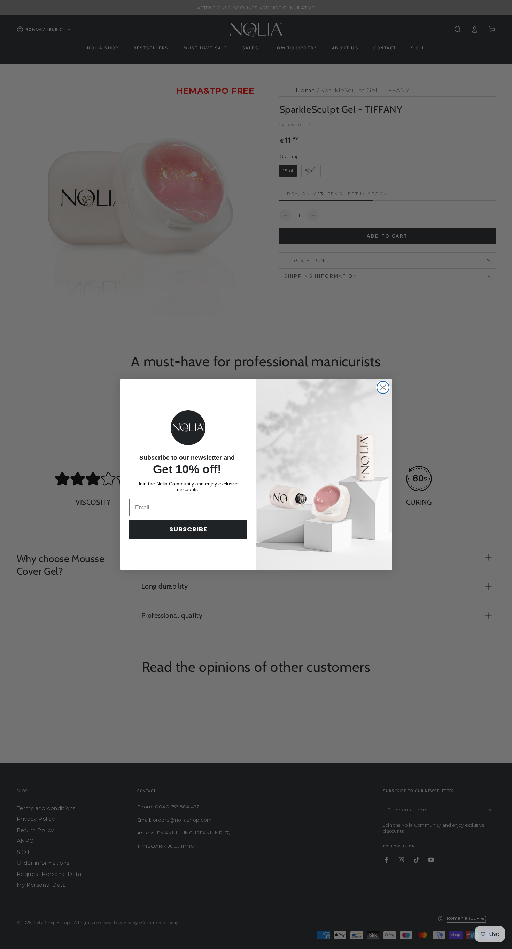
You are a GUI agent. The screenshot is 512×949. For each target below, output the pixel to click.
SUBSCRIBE (188, 529)
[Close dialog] (383, 387)
